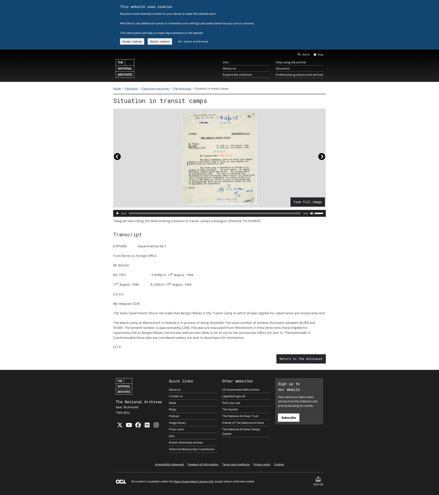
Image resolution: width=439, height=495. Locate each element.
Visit (226, 62)
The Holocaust (182, 88)
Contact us (176, 396)
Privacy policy (261, 464)
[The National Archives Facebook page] (138, 425)
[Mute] (311, 213)
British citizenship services (186, 442)
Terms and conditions (236, 464)
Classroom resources (155, 88)
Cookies (279, 464)
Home (117, 88)
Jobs (172, 436)
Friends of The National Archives (243, 423)
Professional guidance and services (299, 75)
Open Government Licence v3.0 (193, 481)
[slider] (319, 213)
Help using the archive (291, 62)
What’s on (229, 68)
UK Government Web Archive (240, 390)
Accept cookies (132, 41)
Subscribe (288, 418)
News (172, 403)
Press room (176, 429)
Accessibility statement (169, 464)
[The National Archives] (125, 68)
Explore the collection (237, 75)
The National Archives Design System (241, 431)
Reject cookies (160, 41)
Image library (177, 423)
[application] (219, 213)
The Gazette (230, 409)
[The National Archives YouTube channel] (129, 425)
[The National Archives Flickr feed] (147, 425)
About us (175, 390)
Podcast (174, 416)
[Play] (117, 213)
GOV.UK (318, 484)
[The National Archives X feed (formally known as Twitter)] (120, 425)
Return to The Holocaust (301, 359)
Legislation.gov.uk (233, 396)
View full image (308, 202)
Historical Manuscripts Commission (191, 449)
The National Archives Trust (240, 416)
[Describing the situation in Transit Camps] (219, 158)
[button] (117, 158)
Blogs (172, 409)
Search (306, 54)
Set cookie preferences (193, 41)
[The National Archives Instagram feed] (156, 425)
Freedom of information (203, 464)
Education (283, 68)
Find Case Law (231, 403)
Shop (320, 54)
